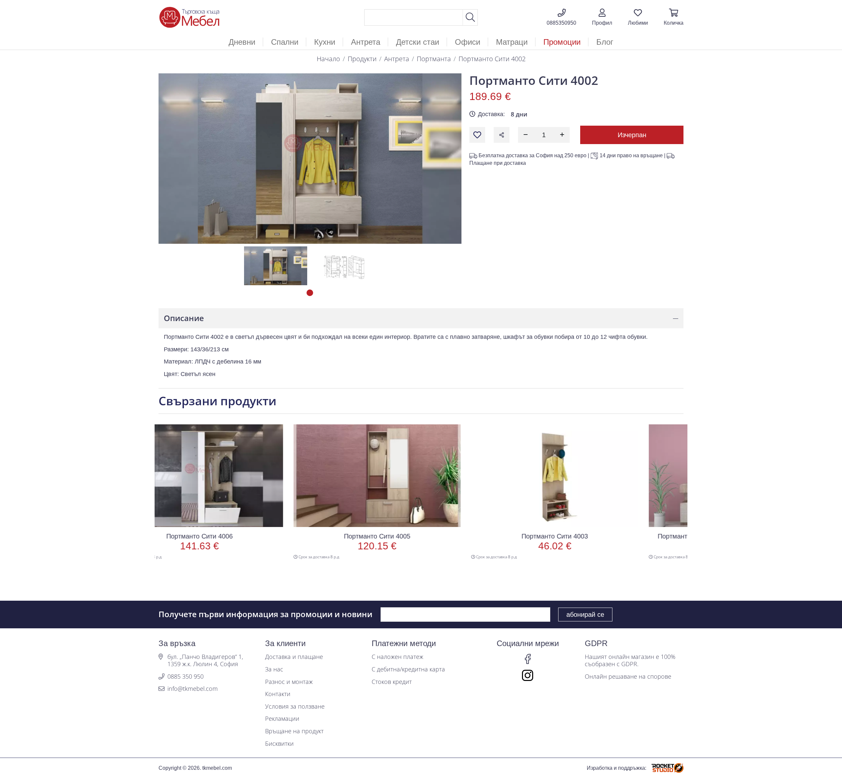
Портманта (434, 58)
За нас (274, 669)
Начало (328, 58)
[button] (602, 17)
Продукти (362, 58)
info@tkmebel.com (192, 688)
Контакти (277, 694)
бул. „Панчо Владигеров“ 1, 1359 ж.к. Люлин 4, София (205, 660)
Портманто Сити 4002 (492, 58)
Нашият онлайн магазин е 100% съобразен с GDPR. (630, 660)
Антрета (396, 58)
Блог (604, 42)
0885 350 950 (185, 676)
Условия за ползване (295, 706)
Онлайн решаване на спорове (628, 676)
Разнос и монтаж (289, 682)
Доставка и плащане (294, 657)
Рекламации (282, 718)
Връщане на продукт (294, 731)
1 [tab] (310, 292)
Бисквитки (279, 743)
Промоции (562, 42)
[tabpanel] (275, 265)
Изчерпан (632, 134)
